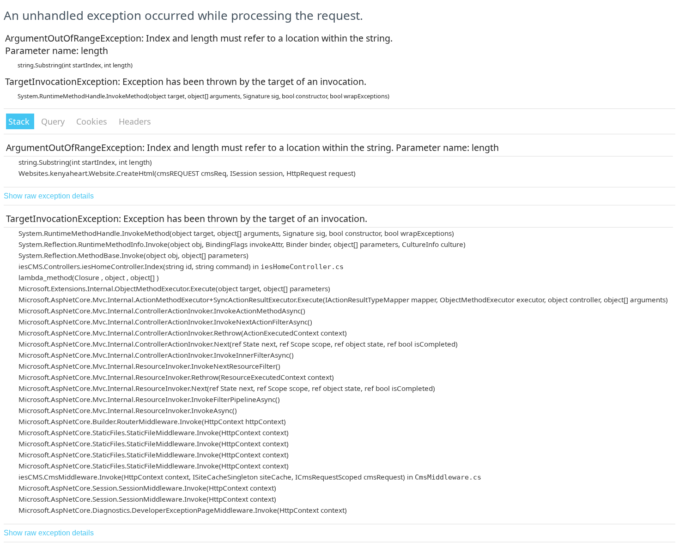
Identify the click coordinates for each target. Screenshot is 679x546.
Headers (135, 121)
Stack (20, 121)
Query (54, 121)
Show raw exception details (49, 196)
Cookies (92, 121)
